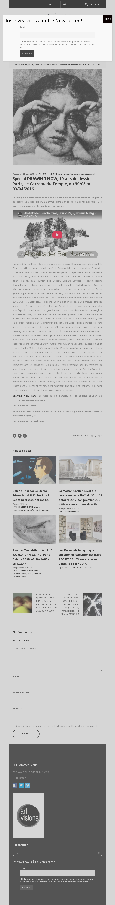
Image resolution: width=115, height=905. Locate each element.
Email (22, 27)
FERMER (108, 19)
